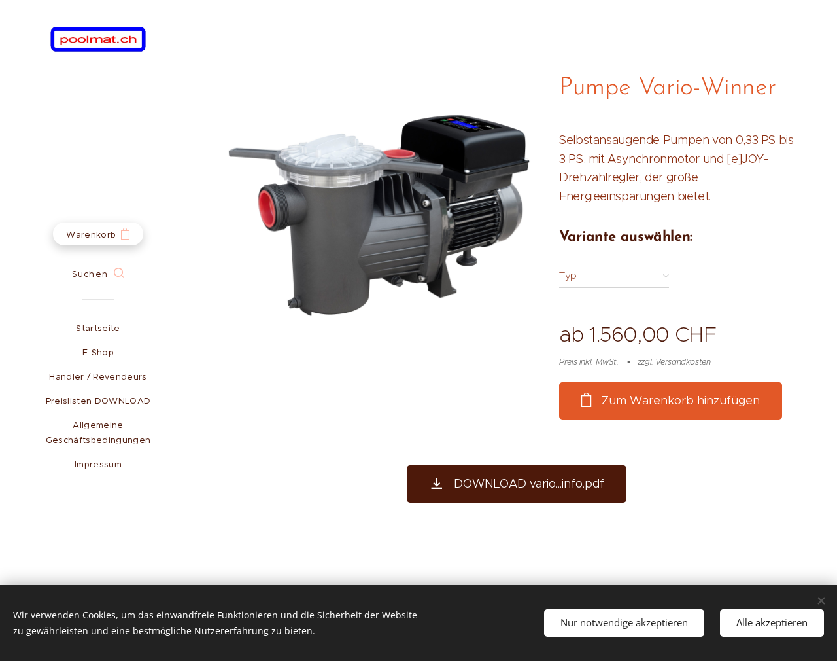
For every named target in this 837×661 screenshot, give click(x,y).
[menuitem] (98, 328)
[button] (97, 274)
